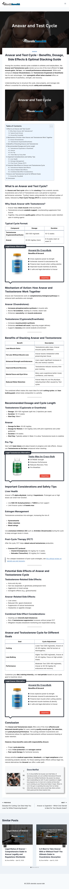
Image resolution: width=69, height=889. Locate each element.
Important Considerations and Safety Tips (21, 157)
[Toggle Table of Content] (50, 126)
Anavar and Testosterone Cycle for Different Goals (24, 174)
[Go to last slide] (5, 845)
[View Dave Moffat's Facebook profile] (23, 771)
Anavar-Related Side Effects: (19, 169)
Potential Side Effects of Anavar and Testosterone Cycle (26, 165)
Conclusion (11, 178)
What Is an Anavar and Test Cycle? (18, 129)
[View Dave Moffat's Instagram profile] (23, 783)
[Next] (64, 845)
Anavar (34, 51)
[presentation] (17, 834)
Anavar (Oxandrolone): (17, 139)
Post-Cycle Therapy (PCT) (18, 163)
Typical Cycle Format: (16, 133)
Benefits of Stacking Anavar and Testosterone (23, 144)
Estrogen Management (17, 161)
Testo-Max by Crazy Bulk (18, 154)
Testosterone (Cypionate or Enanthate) (21, 148)
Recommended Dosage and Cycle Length (21, 146)
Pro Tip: (13, 152)
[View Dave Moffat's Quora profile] (23, 788)
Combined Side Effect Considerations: (22, 171)
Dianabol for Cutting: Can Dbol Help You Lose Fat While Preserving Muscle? (16, 805)
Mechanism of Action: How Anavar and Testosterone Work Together (29, 137)
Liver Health (13, 159)
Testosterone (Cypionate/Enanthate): (21, 141)
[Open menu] (65, 3)
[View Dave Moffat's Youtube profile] (23, 775)
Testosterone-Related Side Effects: (20, 167)
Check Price (45, 278)
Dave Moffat (33, 770)
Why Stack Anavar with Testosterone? (21, 131)
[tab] (30, 867)
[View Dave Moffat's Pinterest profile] (23, 779)
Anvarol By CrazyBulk (17, 135)
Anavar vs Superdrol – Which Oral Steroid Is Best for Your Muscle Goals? (52, 805)
